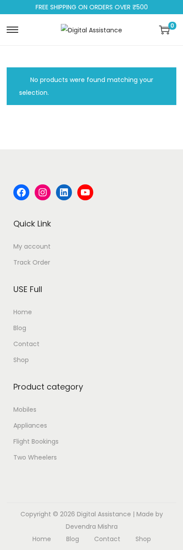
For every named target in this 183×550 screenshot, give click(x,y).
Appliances (30, 425)
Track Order (31, 262)
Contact (26, 343)
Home (22, 312)
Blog (19, 328)
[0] (164, 29)
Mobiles (24, 409)
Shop (21, 359)
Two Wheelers (35, 457)
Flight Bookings (36, 441)
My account (32, 246)
